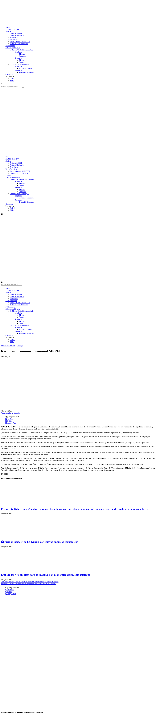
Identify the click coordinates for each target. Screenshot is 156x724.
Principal (20, 346)
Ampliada (18, 52)
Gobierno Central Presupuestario (22, 50)
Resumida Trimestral (26, 72)
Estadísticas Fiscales (12, 48)
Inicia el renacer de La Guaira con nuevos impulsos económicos (41, 541)
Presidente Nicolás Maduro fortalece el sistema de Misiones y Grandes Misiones (29, 582)
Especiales (14, 38)
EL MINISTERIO (12, 29)
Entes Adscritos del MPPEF (20, 42)
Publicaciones (10, 46)
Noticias (8, 31)
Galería (12, 79)
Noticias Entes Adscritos (19, 44)
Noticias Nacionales (17, 35)
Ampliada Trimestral (26, 68)
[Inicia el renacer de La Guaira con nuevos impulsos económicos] (18, 537)
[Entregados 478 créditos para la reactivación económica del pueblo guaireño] (18, 570)
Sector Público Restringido (19, 64)
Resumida (18, 58)
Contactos (9, 74)
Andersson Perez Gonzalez (10, 413)
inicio (7, 27)
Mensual (22, 54)
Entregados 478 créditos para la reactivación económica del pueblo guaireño (45, 574)
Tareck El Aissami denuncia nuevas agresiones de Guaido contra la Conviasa (28, 584)
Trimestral (22, 56)
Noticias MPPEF (16, 33)
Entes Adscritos (11, 40)
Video (12, 81)
